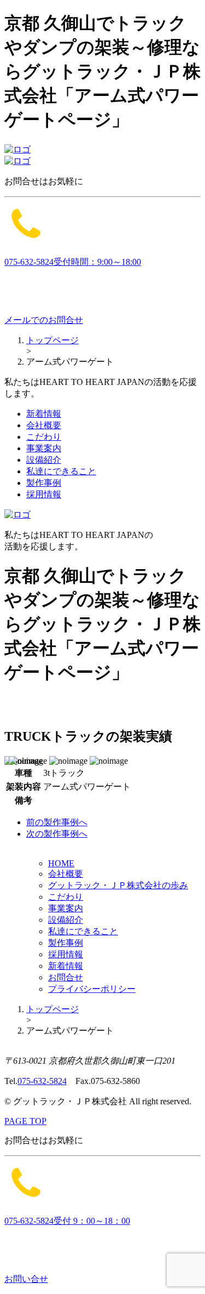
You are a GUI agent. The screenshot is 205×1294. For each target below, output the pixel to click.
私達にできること (61, 471)
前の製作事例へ (56, 822)
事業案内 (43, 448)
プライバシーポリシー (92, 989)
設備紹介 (43, 459)
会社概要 (43, 425)
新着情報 (43, 413)
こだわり (43, 436)
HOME (61, 863)
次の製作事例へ (56, 833)
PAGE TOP (25, 1121)
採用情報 (43, 494)
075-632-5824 (42, 1081)
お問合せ (65, 977)
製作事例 (43, 482)
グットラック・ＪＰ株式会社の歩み (118, 885)
